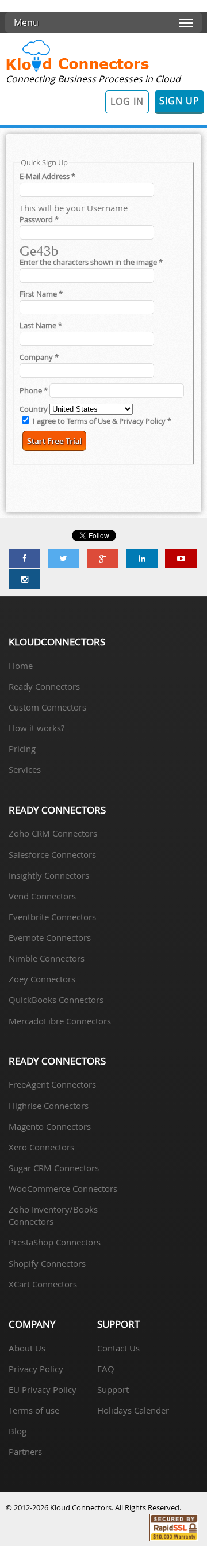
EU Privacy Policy (42, 1389)
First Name (41, 294)
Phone (34, 391)
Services (25, 769)
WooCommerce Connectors (63, 1188)
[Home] (78, 70)
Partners (25, 1451)
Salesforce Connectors (52, 854)
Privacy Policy (36, 1368)
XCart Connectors (43, 1284)
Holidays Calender (133, 1410)
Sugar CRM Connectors (54, 1167)
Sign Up (179, 100)
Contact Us (118, 1348)
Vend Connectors (42, 896)
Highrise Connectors (49, 1105)
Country (34, 409)
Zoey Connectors (42, 979)
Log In (127, 101)
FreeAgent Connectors (52, 1084)
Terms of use (34, 1410)
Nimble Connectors (47, 958)
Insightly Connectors (49, 875)
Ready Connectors (44, 686)
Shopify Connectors (47, 1263)
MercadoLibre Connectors (60, 1021)
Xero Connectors (41, 1147)
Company (39, 357)
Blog (17, 1431)
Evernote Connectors (50, 937)
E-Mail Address (47, 176)
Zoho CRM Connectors (53, 833)
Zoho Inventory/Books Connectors (53, 1215)
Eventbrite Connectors (52, 916)
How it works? (36, 728)
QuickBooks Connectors (56, 999)
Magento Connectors (50, 1126)
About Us (27, 1348)
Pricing (22, 748)
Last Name (41, 326)
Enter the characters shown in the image (91, 262)
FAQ (105, 1368)
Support (113, 1389)
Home (21, 665)
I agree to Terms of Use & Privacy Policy (102, 421)
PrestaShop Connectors (55, 1242)
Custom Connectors (47, 707)
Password (39, 220)
